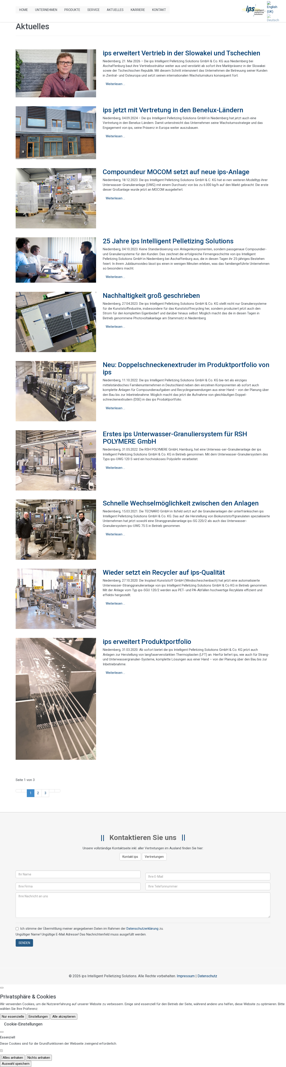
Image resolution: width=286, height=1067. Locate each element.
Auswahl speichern (15, 1064)
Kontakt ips (130, 856)
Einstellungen (38, 1017)
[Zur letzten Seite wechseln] (57, 790)
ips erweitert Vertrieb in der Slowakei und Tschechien (181, 53)
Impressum (186, 976)
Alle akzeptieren (64, 1017)
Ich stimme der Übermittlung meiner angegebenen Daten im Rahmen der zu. (92, 929)
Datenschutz (207, 976)
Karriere (138, 10)
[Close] (2, 1032)
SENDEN (24, 943)
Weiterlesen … (115, 84)
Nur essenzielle (13, 1017)
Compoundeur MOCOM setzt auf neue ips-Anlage (176, 172)
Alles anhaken (12, 1058)
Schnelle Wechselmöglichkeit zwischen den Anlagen (181, 503)
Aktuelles (115, 10)
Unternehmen (46, 10)
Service (93, 10)
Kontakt (159, 10)
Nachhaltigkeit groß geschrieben (151, 295)
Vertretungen (154, 856)
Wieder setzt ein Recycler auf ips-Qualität (164, 572)
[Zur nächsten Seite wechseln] (52, 790)
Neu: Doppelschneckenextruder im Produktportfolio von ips (186, 368)
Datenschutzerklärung (142, 929)
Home (23, 10)
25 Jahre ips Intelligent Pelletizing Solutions (168, 241)
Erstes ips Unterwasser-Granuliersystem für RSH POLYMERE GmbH (175, 437)
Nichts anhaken (38, 1058)
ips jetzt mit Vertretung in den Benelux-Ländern (173, 110)
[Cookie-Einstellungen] (2, 987)
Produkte (72, 10)
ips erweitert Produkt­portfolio (147, 641)
